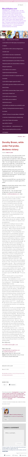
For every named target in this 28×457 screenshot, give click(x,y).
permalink (10, 398)
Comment (19, 443)
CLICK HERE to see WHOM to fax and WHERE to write (13, 105)
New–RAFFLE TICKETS (7, 123)
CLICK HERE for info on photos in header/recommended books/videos (9, 71)
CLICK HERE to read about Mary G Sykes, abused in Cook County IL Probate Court (13, 92)
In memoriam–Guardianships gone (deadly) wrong (12, 117)
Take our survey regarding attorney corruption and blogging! (11, 131)
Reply (6, 419)
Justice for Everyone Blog (17, 416)
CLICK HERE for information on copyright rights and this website (12, 77)
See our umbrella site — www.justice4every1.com (12, 126)
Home (3, 39)
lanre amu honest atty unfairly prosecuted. (12, 396)
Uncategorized (15, 392)
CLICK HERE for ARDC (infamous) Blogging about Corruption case (12, 50)
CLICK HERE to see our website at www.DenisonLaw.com (9, 101)
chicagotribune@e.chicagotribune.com (11, 350)
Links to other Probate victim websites (10, 120)
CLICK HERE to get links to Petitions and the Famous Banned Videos (13, 86)
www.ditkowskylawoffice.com (10, 344)
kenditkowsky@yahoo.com (13, 194)
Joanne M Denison (21, 397)
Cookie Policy (5, 451)
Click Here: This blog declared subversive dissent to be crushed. (12, 110)
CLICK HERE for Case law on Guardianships (11, 54)
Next (24, 136)
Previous (19, 136)
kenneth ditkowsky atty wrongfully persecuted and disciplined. (13, 395)
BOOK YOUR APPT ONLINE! (13, 39)
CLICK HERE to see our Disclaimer (9, 96)
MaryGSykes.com (9, 8)
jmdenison (6, 414)
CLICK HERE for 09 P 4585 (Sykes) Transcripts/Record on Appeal (13, 44)
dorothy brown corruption (15, 393)
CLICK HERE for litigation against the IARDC (11, 81)
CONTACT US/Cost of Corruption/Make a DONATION (13, 114)
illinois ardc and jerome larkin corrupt (13, 394)
